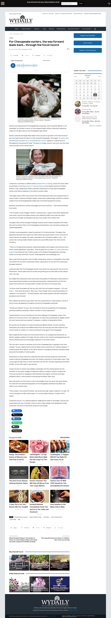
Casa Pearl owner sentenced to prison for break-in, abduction (19, 567)
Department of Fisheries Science (33, 186)
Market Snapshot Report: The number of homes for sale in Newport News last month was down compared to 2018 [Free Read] (23, 539)
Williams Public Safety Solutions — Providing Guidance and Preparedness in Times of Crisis (59, 588)
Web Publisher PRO (52, 616)
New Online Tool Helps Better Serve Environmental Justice (39, 589)
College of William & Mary (35, 517)
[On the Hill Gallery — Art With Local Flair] (19, 584)
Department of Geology (45, 183)
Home (10, 34)
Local (21, 34)
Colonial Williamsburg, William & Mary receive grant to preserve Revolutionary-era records (60, 566)
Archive (39, 586)
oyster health (13, 519)
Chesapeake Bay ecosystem (21, 517)
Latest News (16, 34)
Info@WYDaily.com (73, 610)
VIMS (19, 519)
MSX (62, 288)
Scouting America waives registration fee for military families (39, 567)
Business (59, 583)
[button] (95, 29)
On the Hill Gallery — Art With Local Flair (19, 589)
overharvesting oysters (56, 517)
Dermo (11, 291)
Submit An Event (80, 71)
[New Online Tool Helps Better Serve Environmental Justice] (39, 584)
